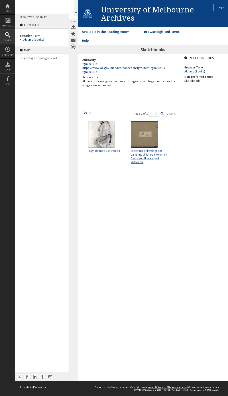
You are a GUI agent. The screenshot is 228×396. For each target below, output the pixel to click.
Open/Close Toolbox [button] (76, 8)
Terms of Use (40, 387)
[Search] (162, 113)
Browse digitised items (161, 31)
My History (8, 55)
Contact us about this (73, 40)
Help (85, 40)
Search (8, 40)
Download (73, 27)
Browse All (8, 25)
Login (8, 69)
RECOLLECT (139, 390)
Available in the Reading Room (105, 31)
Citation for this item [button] (73, 47)
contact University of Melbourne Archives (167, 387)
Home (8, 11)
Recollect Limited (180, 390)
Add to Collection (73, 33)
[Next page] (156, 114)
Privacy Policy (26, 387)
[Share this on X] (19, 374)
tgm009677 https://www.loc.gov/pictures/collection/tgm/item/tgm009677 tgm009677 (123, 68)
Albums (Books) (33, 40)
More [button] (7, 84)
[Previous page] (151, 114)
